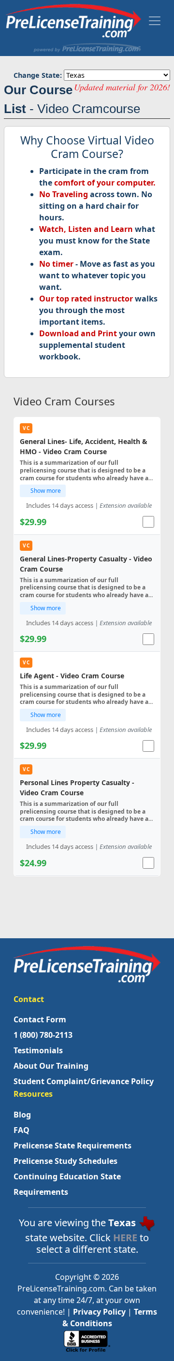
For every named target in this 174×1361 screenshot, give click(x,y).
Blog (22, 1114)
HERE (125, 1237)
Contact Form (40, 1019)
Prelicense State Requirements (72, 1145)
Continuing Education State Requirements (67, 1184)
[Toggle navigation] (154, 20)
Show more (45, 491)
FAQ (21, 1130)
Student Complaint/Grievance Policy (84, 1081)
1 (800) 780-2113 (43, 1035)
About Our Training (51, 1065)
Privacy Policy (99, 1311)
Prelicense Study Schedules (65, 1161)
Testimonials (38, 1050)
